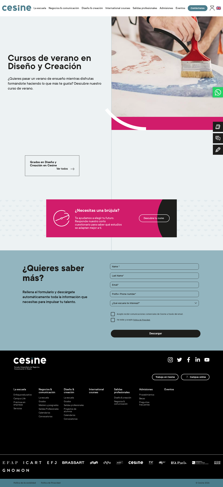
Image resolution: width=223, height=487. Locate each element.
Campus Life (19, 398)
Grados (42, 401)
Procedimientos (146, 395)
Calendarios (44, 412)
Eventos (180, 8)
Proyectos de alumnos (70, 410)
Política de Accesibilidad (25, 483)
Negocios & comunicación (64, 8)
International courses (117, 8)
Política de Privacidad (50, 483)
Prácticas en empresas (19, 403)
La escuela (40, 8)
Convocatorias (45, 416)
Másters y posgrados (48, 405)
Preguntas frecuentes (144, 403)
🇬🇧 (218, 8)
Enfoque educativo (23, 395)
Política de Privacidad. (141, 320)
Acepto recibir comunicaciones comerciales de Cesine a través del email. (150, 314)
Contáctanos (198, 8)
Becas (142, 398)
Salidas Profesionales (49, 409)
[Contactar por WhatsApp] (218, 92)
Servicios (18, 408)
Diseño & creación (92, 8)
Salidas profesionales (145, 8)
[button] (154, 303)
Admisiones (166, 8)
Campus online (198, 377)
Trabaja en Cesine (165, 377)
